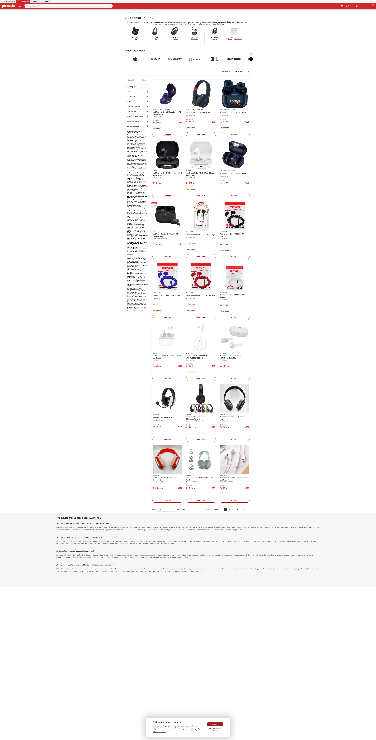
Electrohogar (134, 13)
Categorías (131, 80)
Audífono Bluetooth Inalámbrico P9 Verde (199, 479)
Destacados (239, 71)
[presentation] (251, 54)
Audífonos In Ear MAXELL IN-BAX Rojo (200, 296)
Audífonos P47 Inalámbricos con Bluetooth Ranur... (198, 418)
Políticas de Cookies (159, 732)
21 (160, 509)
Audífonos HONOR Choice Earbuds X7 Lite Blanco (167, 357)
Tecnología (144, 13)
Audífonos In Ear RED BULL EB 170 (233, 174)
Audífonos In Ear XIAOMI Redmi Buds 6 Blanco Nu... (200, 174)
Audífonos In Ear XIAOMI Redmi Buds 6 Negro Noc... (167, 174)
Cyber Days (134, 309)
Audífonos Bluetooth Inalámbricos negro (233, 418)
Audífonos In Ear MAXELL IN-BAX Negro (232, 235)
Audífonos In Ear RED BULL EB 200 (233, 113)
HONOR (155, 353)
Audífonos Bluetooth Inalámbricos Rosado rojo (165, 479)
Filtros (144, 80)
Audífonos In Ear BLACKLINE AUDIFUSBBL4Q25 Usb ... (197, 357)
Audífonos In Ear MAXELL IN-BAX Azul (167, 296)
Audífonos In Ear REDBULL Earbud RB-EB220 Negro (167, 113)
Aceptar (215, 724)
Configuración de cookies (215, 729)
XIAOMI (155, 171)
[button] (110, 6)
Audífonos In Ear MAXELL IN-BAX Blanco (232, 296)
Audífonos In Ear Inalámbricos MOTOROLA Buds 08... (231, 357)
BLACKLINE (189, 353)
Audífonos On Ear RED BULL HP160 (199, 113)
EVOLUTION (190, 232)
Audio (153, 13)
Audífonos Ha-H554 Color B (163, 418)
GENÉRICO (156, 414)
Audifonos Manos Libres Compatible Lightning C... (233, 479)
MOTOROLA (223, 353)
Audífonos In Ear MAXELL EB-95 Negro (200, 235)
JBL (154, 232)
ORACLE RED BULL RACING (161, 110)
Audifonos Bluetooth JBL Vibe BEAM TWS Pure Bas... (166, 235)
